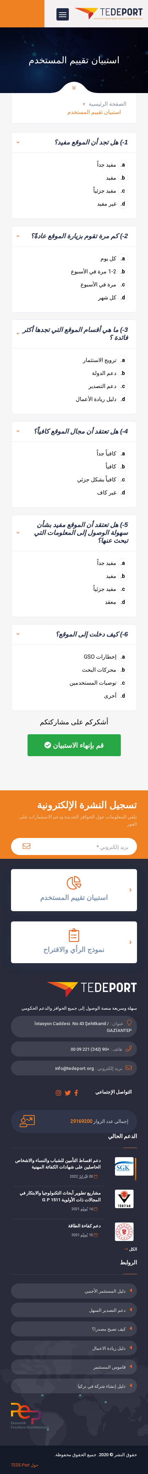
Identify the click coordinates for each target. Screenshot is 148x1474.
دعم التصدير (106, 386)
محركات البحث (103, 670)
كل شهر (111, 297)
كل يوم (113, 258)
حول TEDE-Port (24, 1465)
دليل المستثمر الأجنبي (105, 1291)
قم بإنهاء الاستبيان (77, 745)
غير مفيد (111, 204)
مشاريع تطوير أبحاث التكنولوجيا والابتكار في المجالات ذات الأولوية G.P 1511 (60, 1196)
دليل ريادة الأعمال (100, 399)
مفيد (115, 177)
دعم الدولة (108, 373)
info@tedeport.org (74, 1068)
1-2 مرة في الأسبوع (98, 271)
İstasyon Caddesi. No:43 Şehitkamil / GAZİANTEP (83, 1027)
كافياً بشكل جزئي (101, 479)
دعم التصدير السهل (107, 1310)
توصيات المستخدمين (97, 683)
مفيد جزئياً (109, 191)
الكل (132, 1249)
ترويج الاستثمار (104, 360)
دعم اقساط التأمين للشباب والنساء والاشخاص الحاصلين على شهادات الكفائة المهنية (58, 1164)
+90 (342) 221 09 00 (90, 1049)
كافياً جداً (111, 453)
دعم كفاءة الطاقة (84, 1225)
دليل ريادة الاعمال (109, 1348)
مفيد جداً (111, 164)
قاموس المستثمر (109, 1367)
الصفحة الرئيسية (107, 104)
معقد (115, 602)
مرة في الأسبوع (103, 284)
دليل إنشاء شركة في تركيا (102, 1386)
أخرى (114, 696)
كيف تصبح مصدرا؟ (109, 1329)
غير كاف (111, 492)
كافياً (115, 466)
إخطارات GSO (104, 657)
